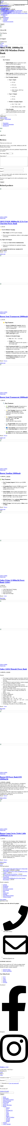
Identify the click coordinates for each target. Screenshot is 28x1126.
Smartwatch (6, 893)
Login (2, 1086)
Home (1, 5)
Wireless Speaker (7, 897)
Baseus (5, 361)
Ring (4, 16)
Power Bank (6, 5)
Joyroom (8, 1118)
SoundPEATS (9, 1110)
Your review (3, 156)
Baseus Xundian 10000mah (10, 473)
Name (2, 168)
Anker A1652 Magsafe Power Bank (13, 669)
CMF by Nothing (10, 1117)
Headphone (6, 17)
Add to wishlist (3, 117)
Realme (8, 1121)
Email (2, 171)
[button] (2, 254)
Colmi (7, 1113)
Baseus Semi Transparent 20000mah (14, 316)
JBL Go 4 (2, 9)
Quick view (3, 218)
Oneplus (8, 1120)
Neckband (5, 887)
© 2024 (4, 1067)
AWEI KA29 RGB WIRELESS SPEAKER (10, 12)
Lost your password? (14, 1083)
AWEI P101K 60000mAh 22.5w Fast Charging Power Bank (14, 222)
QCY (7, 1109)
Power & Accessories (8, 888)
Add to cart (3, 116)
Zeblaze (8, 1107)
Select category (6, 8)
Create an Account (4, 1091)
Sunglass (5, 894)
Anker (5, 596)
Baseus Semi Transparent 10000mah (14, 397)
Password (3, 1080)
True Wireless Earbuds (8, 895)
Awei (5, 252)
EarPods (5, 884)
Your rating (3, 153)
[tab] (5, 123)
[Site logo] (3, 2)
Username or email (5, 1077)
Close (1, 864)
